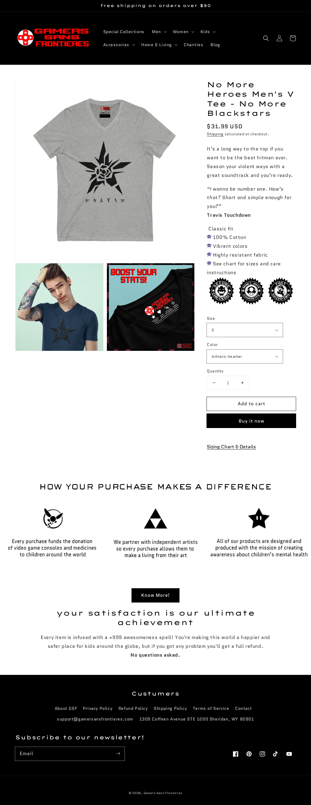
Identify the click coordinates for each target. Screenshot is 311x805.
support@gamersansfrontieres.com (95, 719)
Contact (243, 708)
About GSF (66, 708)
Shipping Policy (170, 708)
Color (212, 344)
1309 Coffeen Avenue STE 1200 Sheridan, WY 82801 (196, 719)
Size (211, 318)
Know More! (155, 595)
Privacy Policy (97, 708)
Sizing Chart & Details (231, 446)
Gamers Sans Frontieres (163, 793)
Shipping (215, 133)
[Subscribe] (118, 753)
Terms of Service (211, 708)
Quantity (215, 371)
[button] (266, 38)
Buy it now (251, 421)
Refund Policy (133, 708)
